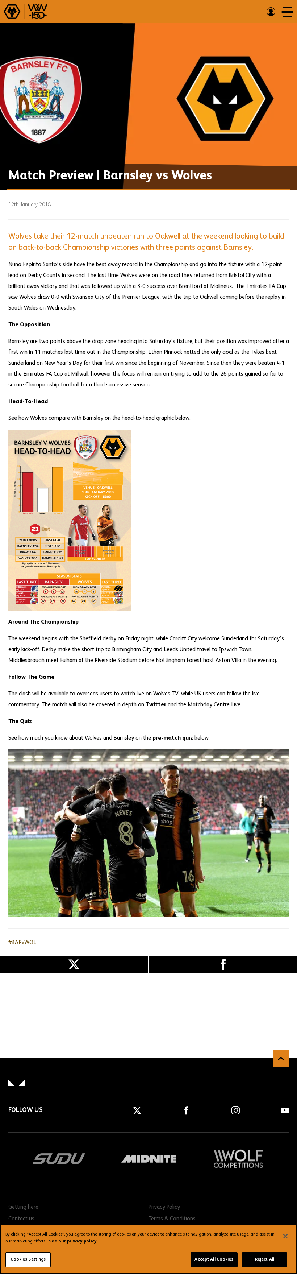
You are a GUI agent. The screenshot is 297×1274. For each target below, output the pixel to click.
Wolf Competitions (238, 1159)
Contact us (21, 1219)
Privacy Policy (164, 1207)
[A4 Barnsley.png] (148, 520)
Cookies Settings (28, 1259)
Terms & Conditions (172, 1219)
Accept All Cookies (213, 1259)
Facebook (223, 964)
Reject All (264, 1259)
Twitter (156, 705)
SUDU (59, 1159)
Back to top (281, 1058)
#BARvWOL (22, 943)
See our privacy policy (73, 1241)
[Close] (285, 1236)
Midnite (148, 1159)
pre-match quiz (172, 738)
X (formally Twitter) (74, 964)
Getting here (23, 1207)
